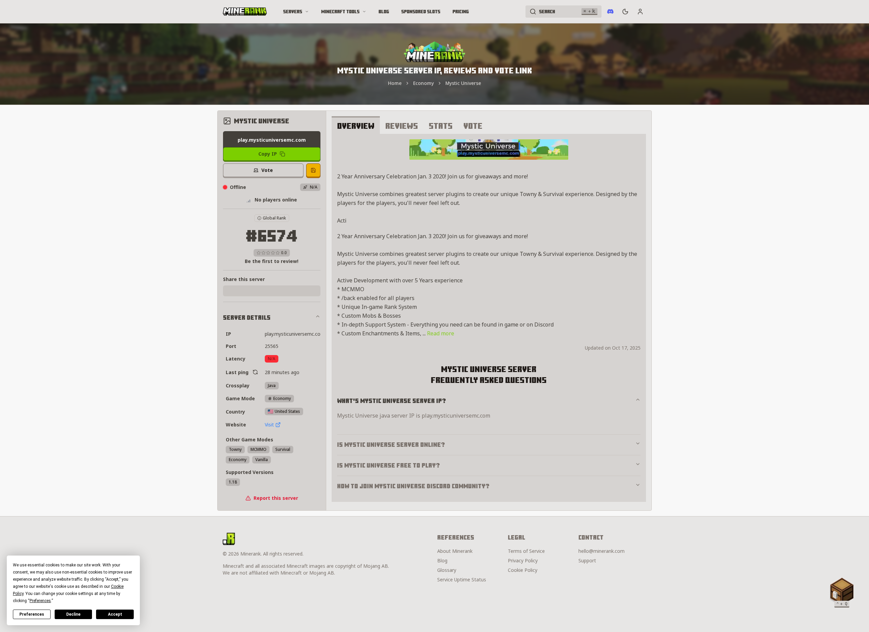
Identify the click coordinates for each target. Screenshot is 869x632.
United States (287, 411)
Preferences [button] (40, 600)
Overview (355, 126)
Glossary (446, 570)
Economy (423, 83)
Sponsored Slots (420, 11)
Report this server (276, 498)
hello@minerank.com (601, 551)
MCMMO (258, 449)
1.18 (233, 482)
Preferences (31, 614)
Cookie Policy (522, 570)
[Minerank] (245, 11)
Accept (115, 614)
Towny (235, 449)
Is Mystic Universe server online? (391, 445)
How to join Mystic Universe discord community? (413, 486)
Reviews (401, 126)
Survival (282, 449)
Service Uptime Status (461, 579)
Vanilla (261, 459)
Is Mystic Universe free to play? (388, 465)
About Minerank (455, 551)
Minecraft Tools (340, 11)
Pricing (460, 11)
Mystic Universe (463, 83)
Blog (383, 11)
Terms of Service (526, 551)
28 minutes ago (282, 372)
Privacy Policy (523, 560)
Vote (472, 126)
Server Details (247, 317)
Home (395, 83)
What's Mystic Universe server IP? (391, 401)
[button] (841, 591)
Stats (440, 126)
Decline (73, 614)
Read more (440, 333)
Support (587, 560)
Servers (292, 11)
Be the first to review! (271, 261)
